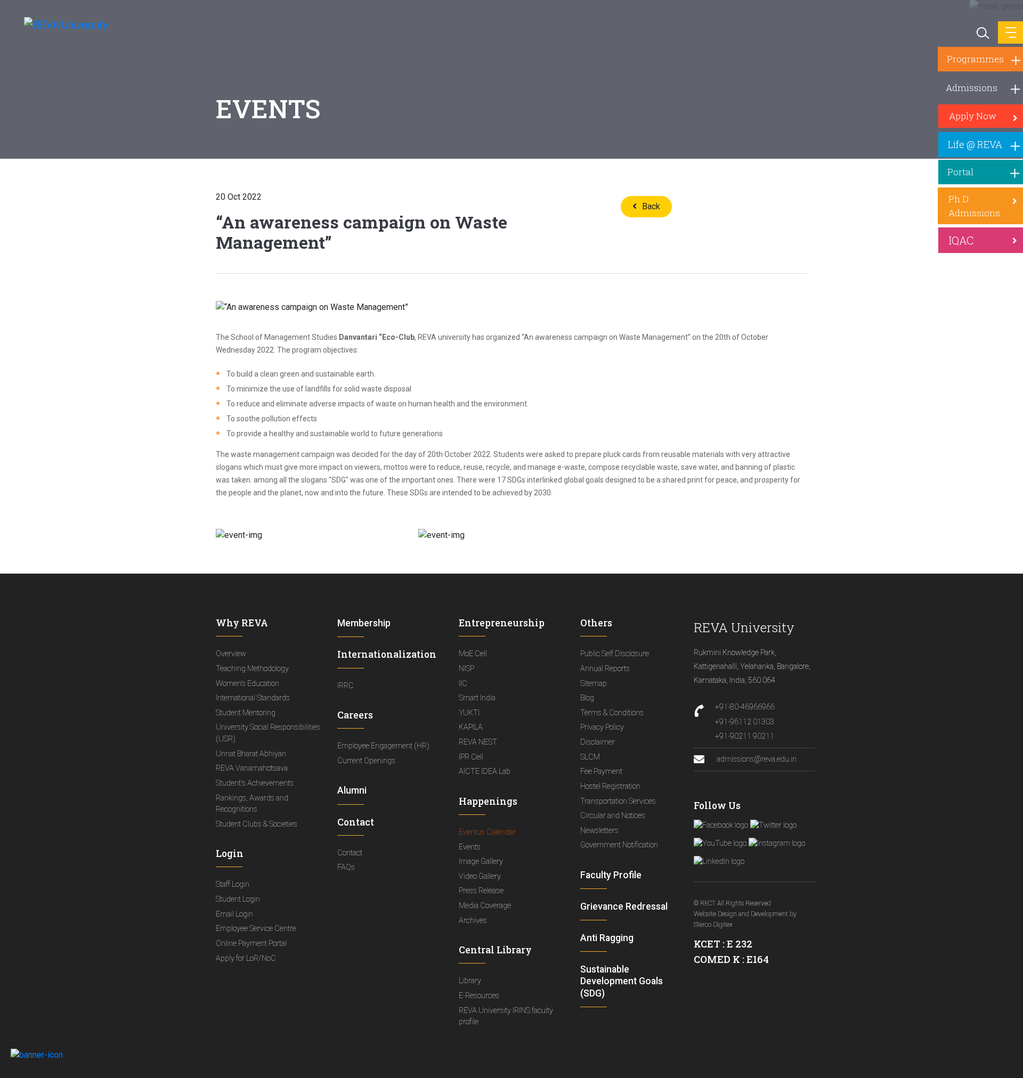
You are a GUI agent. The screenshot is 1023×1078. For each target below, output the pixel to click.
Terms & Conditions (612, 712)
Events (470, 847)
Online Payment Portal (251, 943)
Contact (349, 853)
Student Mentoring (245, 712)
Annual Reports (605, 668)
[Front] (60, 24)
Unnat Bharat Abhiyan (251, 753)
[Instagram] (777, 844)
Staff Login (232, 884)
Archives (473, 920)
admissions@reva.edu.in (756, 759)
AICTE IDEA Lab (484, 771)
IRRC (345, 685)
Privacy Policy (602, 727)
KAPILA (471, 727)
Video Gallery (480, 876)
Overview (231, 653)
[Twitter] (773, 825)
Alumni (352, 790)
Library (470, 980)
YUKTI (469, 712)
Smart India (477, 698)
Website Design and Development (741, 914)
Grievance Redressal (624, 906)
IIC (463, 683)
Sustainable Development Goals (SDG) (621, 981)
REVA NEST (478, 742)
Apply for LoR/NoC (246, 958)
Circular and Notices (612, 815)
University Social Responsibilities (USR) (268, 733)
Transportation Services (618, 801)
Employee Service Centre (256, 928)
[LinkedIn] (719, 862)
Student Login (238, 899)
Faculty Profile (611, 875)
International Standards (253, 698)
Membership (364, 623)
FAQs (346, 867)
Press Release (481, 890)
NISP (466, 668)
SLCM (590, 757)
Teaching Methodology (252, 668)
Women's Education (247, 683)
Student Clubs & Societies (256, 824)
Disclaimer (597, 742)
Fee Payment (601, 771)
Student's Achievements (255, 783)
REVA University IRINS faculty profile (506, 1016)
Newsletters (599, 830)
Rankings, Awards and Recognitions (252, 804)
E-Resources (479, 995)
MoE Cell (473, 653)
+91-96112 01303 (744, 721)
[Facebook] (721, 825)
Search (982, 32)
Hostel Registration (610, 786)
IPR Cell (471, 757)
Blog (587, 698)
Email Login (234, 914)
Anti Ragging (607, 938)
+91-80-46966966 (745, 707)
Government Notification (619, 845)
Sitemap (593, 683)
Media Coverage (485, 905)
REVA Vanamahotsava (252, 768)
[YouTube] (720, 844)
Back (651, 206)
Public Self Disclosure (614, 653)
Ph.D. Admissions (974, 206)
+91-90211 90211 (744, 736)
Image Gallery (481, 861)
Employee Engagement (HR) (383, 745)
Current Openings (366, 760)
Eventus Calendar (487, 832)
